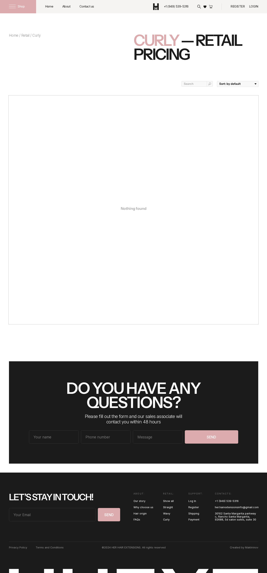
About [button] (66, 6)
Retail (25, 35)
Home (49, 6)
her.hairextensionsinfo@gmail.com (237, 507)
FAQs (137, 519)
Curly (166, 519)
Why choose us (143, 507)
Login (253, 6)
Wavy (166, 513)
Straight (168, 507)
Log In (192, 501)
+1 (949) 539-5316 (227, 501)
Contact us (86, 6)
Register (237, 6)
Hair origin (140, 513)
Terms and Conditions (50, 547)
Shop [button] (21, 6)
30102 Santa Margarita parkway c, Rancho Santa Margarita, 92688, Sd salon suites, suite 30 (235, 516)
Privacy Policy (18, 547)
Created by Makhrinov (244, 547)
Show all (168, 501)
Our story (139, 501)
